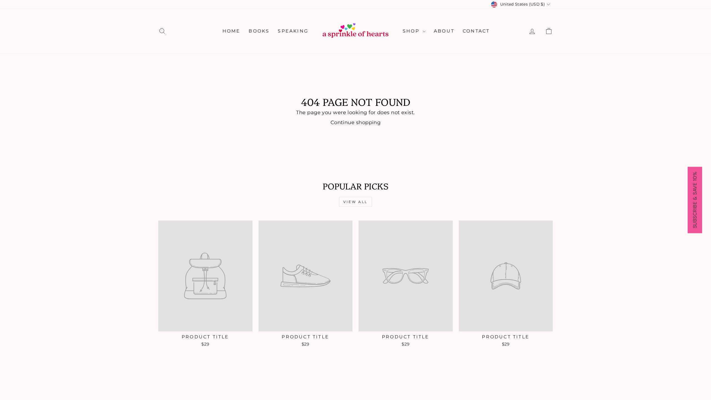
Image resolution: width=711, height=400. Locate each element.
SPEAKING (293, 31)
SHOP (412, 31)
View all (355, 202)
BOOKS (259, 31)
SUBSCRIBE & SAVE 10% (695, 200)
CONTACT (476, 31)
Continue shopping (356, 122)
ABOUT (444, 31)
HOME (231, 31)
